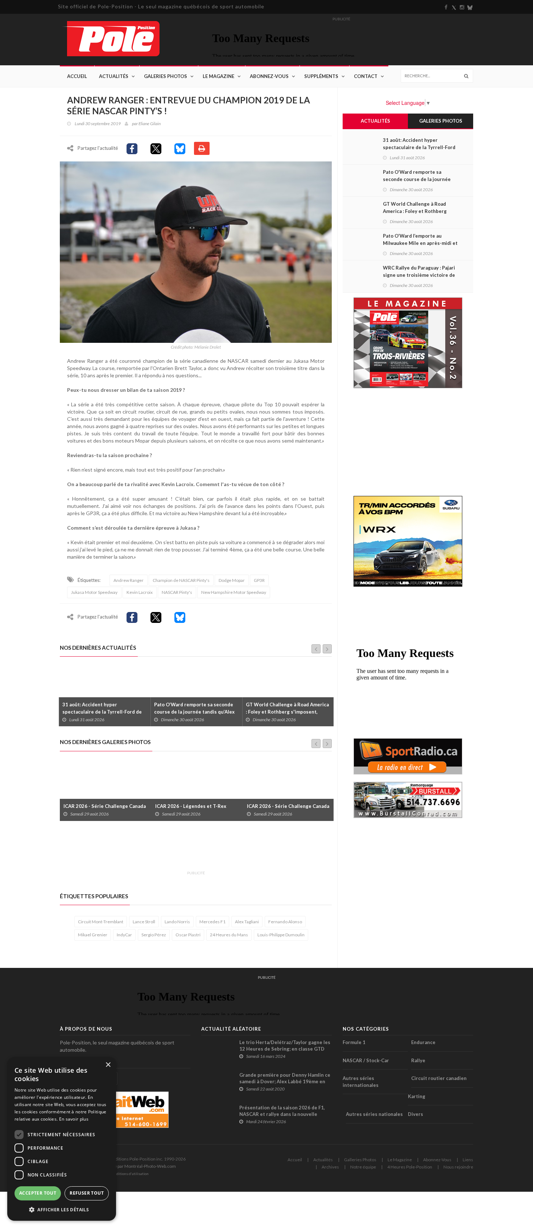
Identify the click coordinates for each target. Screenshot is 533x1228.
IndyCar (124, 934)
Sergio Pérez (153, 934)
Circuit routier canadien (439, 1078)
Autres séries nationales (374, 1114)
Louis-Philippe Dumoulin (281, 934)
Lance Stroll (144, 921)
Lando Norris (177, 921)
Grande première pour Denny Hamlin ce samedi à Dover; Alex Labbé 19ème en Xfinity (284, 1081)
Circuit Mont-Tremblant (100, 921)
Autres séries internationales (361, 1081)
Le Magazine (218, 76)
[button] (62, 1209)
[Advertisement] (192, 850)
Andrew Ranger (128, 580)
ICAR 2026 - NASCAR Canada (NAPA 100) (287, 802)
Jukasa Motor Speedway (94, 592)
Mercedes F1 (212, 921)
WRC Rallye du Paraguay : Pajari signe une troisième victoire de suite (419, 275)
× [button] (108, 1065)
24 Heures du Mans (229, 934)
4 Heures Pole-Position (409, 1167)
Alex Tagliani (247, 921)
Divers (415, 1114)
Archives (330, 1167)
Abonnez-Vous (269, 76)
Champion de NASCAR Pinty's (181, 580)
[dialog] (61, 1139)
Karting (416, 1096)
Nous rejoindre (458, 1167)
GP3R (259, 580)
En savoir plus (73, 1119)
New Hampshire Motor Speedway (233, 592)
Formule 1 (354, 1042)
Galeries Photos (165, 76)
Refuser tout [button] (87, 1193)
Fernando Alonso (285, 921)
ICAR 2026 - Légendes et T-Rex (99, 806)
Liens (468, 1159)
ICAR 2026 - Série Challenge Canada (196, 806)
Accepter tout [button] (37, 1193)
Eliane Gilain (150, 123)
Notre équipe (363, 1167)
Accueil (77, 76)
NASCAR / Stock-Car (366, 1060)
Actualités (113, 76)
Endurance (423, 1042)
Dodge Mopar (232, 580)
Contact (365, 76)
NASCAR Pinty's (177, 592)
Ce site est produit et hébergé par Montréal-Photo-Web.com (118, 1166)
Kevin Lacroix (140, 592)
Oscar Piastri (188, 934)
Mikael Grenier (92, 934)
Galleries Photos (360, 1159)
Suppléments (321, 76)
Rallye (418, 1060)
